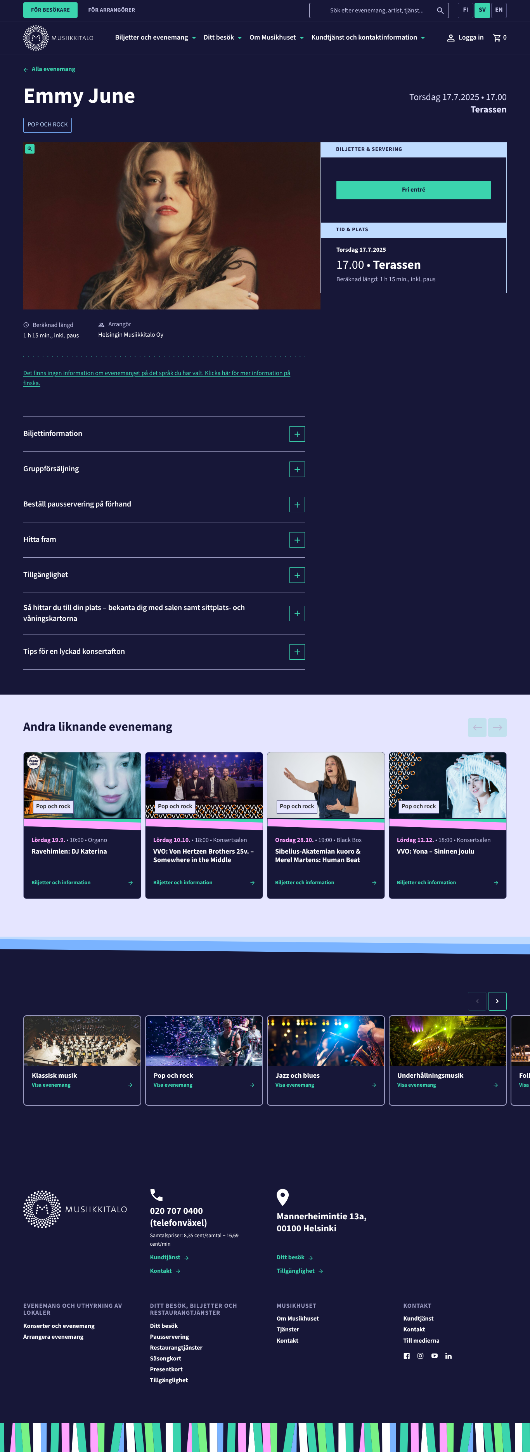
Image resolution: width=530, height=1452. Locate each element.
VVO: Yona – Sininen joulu (436, 852)
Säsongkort (166, 1359)
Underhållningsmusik (430, 1076)
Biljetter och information (60, 883)
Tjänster (288, 1330)
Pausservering (169, 1337)
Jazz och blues (297, 1076)
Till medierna (422, 1341)
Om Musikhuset (298, 1319)
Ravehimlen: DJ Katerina (69, 852)
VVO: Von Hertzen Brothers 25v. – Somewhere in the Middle (203, 856)
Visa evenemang (51, 1085)
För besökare (50, 10)
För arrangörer (111, 10)
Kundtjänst (165, 1258)
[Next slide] (497, 727)
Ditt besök (291, 1258)
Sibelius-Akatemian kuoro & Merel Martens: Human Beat (317, 856)
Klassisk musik (54, 1076)
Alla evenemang (53, 69)
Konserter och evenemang (59, 1326)
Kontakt (161, 1271)
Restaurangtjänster (176, 1348)
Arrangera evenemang (53, 1337)
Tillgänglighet (296, 1271)
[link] (500, 38)
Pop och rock (48, 125)
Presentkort (166, 1370)
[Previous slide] (477, 727)
